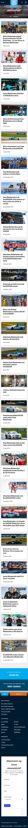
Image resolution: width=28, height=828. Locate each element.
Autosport (21, 53)
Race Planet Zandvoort (7, 703)
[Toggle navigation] (25, 2)
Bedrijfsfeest (17, 732)
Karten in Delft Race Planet (8, 709)
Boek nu (18, 694)
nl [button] (3, 2)
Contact (3, 742)
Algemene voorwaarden (7, 826)
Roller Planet (17, 729)
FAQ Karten (4, 714)
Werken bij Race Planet (7, 745)
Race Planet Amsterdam (7, 706)
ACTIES (4, 694)
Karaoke (16, 721)
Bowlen (3, 732)
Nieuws (22, 23)
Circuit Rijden (4, 721)
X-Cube (16, 724)
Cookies (25, 826)
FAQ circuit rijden (5, 711)
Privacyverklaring (18, 826)
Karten (2, 724)
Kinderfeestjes (4, 727)
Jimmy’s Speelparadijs (19, 727)
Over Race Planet (5, 739)
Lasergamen (4, 729)
